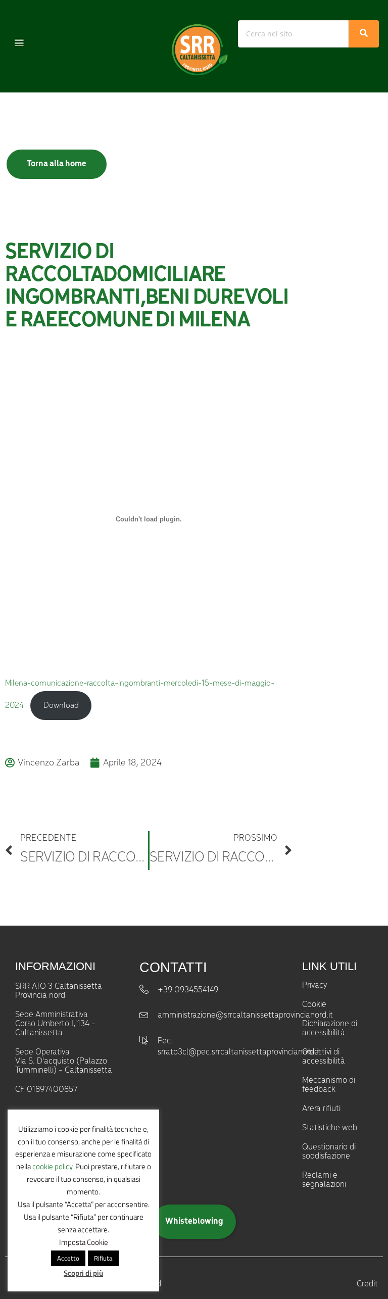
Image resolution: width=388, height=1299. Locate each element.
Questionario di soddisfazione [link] (329, 1152)
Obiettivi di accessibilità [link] (323, 1057)
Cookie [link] (314, 1004)
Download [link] (61, 705)
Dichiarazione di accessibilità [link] (329, 1029)
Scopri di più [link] (83, 1273)
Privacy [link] (314, 985)
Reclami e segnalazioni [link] (324, 1180)
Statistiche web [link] (329, 1128)
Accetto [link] (68, 1258)
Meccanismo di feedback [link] (328, 1085)
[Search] (364, 33)
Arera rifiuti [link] (321, 1109)
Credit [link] (367, 1284)
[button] (19, 41)
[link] (198, 49)
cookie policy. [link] (53, 1166)
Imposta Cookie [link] (83, 1242)
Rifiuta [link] (103, 1258)
